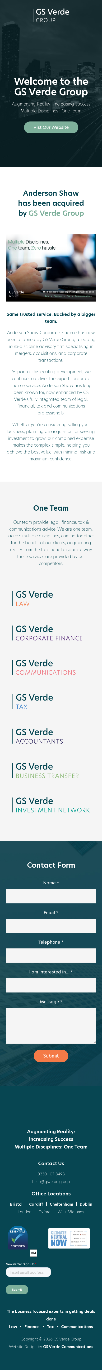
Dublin (86, 1204)
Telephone (51, 942)
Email (51, 913)
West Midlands (71, 1212)
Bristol (16, 1204)
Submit (51, 1056)
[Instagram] (68, 1113)
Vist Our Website (51, 127)
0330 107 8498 (51, 1174)
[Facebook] (15, 1113)
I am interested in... (51, 972)
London (24, 1212)
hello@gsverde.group (51, 1181)
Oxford (44, 1212)
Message (51, 1002)
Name (51, 883)
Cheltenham (61, 1204)
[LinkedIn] (51, 1113)
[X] (33, 1113)
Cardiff (36, 1204)
